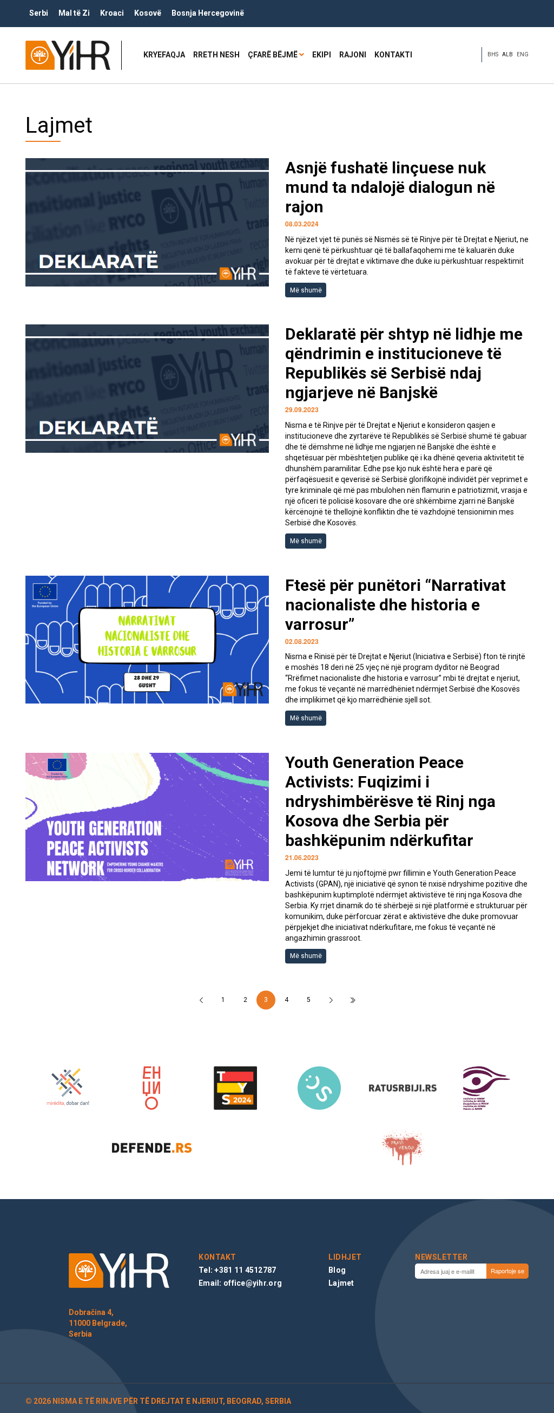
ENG (523, 54)
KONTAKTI (393, 54)
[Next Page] (330, 1000)
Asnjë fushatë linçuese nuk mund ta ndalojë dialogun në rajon (390, 187)
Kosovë (147, 13)
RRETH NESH (216, 54)
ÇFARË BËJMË (273, 54)
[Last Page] (353, 1000)
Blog (337, 1270)
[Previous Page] (201, 1000)
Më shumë (306, 290)
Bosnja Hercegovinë (208, 13)
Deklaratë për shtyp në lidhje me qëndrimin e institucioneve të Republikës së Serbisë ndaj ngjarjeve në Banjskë (404, 363)
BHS (492, 54)
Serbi (38, 13)
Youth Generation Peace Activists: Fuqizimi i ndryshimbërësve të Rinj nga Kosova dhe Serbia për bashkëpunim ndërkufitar (390, 801)
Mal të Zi (74, 13)
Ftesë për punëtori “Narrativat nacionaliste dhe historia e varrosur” (395, 605)
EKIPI (321, 54)
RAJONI (352, 54)
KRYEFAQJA (164, 54)
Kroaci (112, 13)
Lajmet (341, 1283)
